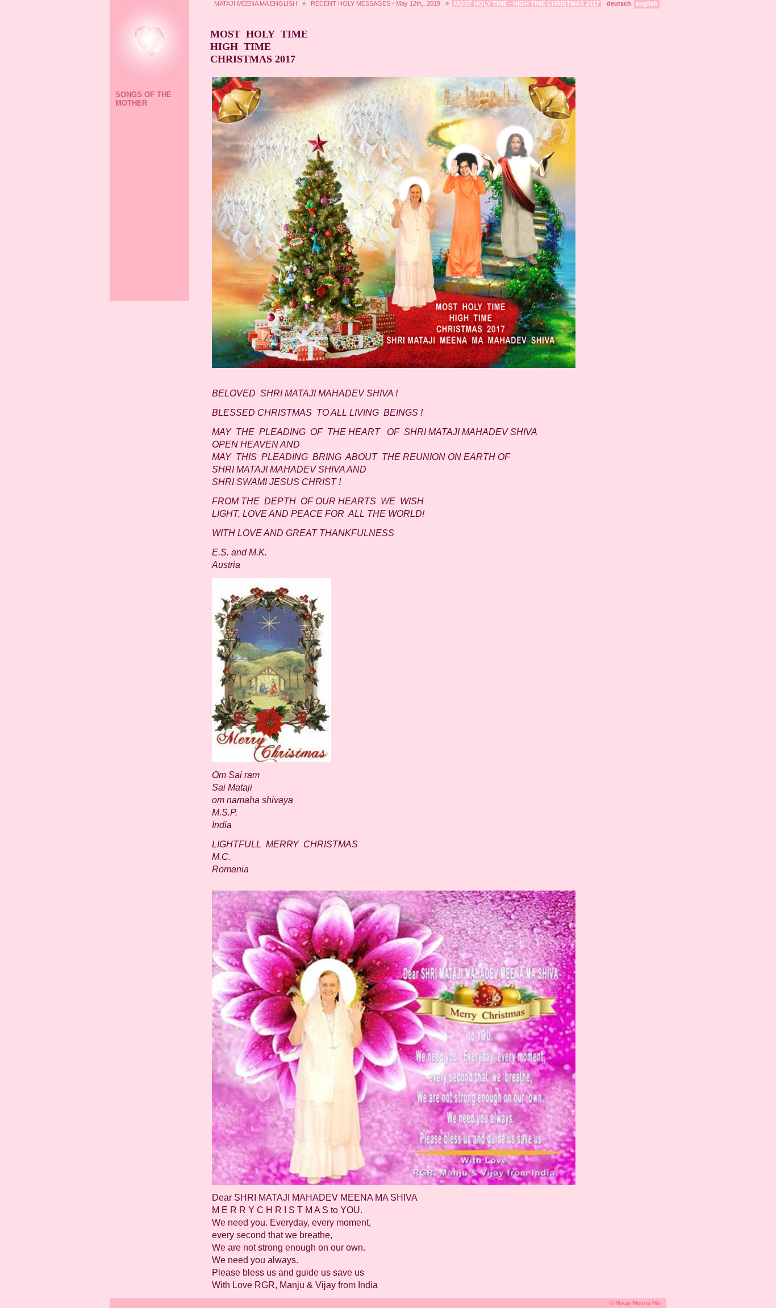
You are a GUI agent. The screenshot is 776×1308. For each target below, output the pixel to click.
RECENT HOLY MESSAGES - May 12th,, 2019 (375, 3)
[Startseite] (148, 42)
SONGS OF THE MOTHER (143, 98)
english (647, 3)
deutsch (619, 3)
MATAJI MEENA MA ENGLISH (255, 3)
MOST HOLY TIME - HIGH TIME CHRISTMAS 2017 (526, 3)
